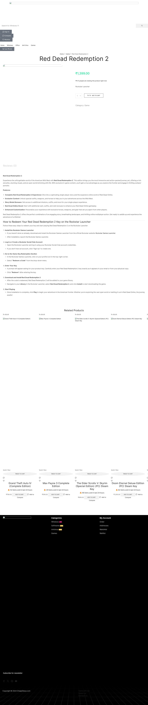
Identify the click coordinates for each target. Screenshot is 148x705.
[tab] (74, 162)
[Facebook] (4, 681)
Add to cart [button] (21, 474)
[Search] (142, 26)
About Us (82, 693)
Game (68, 54)
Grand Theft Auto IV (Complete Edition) (20, 485)
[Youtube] (16, 681)
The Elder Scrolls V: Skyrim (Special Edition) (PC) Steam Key (92, 486)
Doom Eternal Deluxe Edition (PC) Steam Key (128, 485)
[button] (6, 32)
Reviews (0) (10, 165)
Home (62, 54)
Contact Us (82, 696)
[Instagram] (12, 681)
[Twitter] (8, 681)
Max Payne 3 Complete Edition (56, 485)
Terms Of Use (84, 691)
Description (9, 162)
